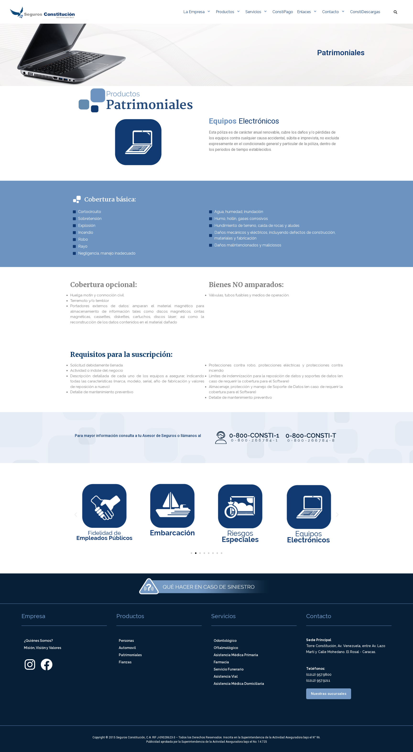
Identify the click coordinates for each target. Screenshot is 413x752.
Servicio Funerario (229, 669)
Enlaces (304, 12)
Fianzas (125, 662)
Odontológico (225, 641)
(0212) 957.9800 (318, 674)
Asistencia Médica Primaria (236, 655)
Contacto (330, 12)
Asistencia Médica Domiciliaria (239, 684)
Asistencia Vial (226, 676)
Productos (225, 12)
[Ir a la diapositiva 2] (195, 553)
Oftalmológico (226, 648)
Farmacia (221, 662)
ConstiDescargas (365, 12)
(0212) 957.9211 (318, 680)
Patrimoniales (130, 655)
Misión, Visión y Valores (42, 648)
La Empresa (194, 12)
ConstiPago (282, 12)
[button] (76, 515)
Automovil (127, 648)
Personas (126, 641)
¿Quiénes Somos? (38, 641)
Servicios (253, 12)
